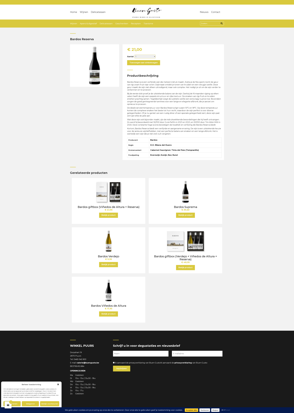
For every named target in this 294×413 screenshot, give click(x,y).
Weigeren (30, 404)
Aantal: (130, 56)
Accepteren (12, 404)
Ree (170, 155)
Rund (175, 155)
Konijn (164, 155)
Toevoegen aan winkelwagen (144, 63)
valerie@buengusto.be (88, 363)
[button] (58, 384)
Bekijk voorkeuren (49, 404)
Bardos (153, 140)
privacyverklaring (183, 363)
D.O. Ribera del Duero (161, 145)
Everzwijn (155, 155)
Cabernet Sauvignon (160, 150)
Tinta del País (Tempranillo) (185, 150)
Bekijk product (109, 215)
